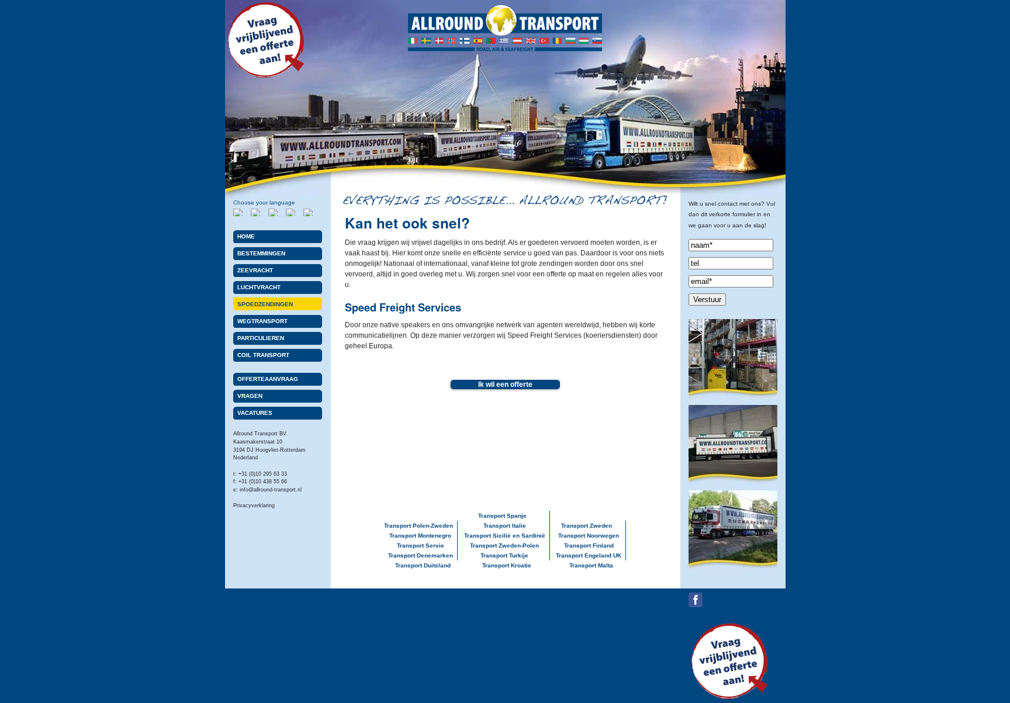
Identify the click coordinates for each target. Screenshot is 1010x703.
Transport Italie (504, 525)
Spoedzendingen (265, 304)
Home (246, 236)
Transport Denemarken (420, 555)
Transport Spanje (502, 515)
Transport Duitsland (423, 565)
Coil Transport (263, 355)
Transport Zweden (586, 525)
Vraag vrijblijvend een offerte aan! (266, 41)
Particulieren (260, 338)
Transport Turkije (504, 555)
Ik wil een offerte (505, 384)
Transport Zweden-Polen (504, 545)
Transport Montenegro (420, 535)
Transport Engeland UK (588, 555)
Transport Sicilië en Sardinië (504, 535)
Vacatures (254, 413)
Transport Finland (589, 545)
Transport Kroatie (506, 565)
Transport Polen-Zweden (418, 525)
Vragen (249, 396)
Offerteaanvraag (267, 379)
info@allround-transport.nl (271, 490)
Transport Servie (420, 545)
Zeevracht (255, 270)
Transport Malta (591, 565)
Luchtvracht (259, 287)
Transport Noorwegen (588, 535)
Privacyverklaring (254, 505)
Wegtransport (262, 321)
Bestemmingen (261, 253)
